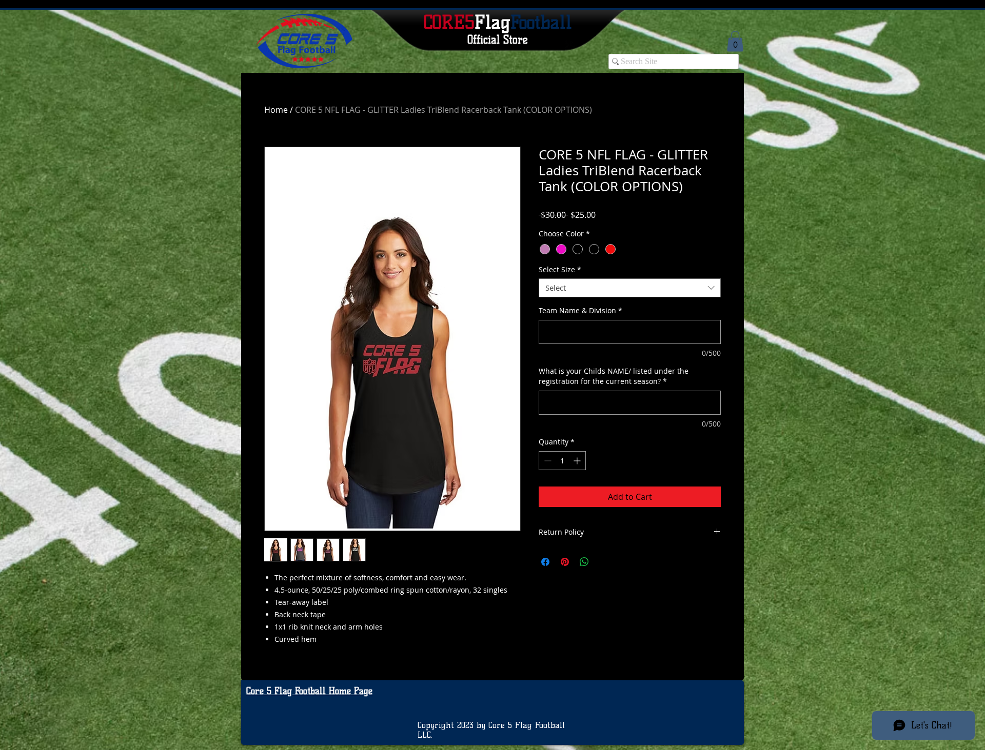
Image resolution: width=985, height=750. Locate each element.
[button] (735, 41)
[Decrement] (546, 461)
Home (276, 109)
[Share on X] (604, 562)
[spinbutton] (562, 461)
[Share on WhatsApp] (584, 562)
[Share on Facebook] (545, 562)
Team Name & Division (580, 310)
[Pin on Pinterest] (565, 562)
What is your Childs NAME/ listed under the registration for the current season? (613, 376)
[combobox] (630, 288)
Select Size (560, 269)
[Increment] (578, 461)
